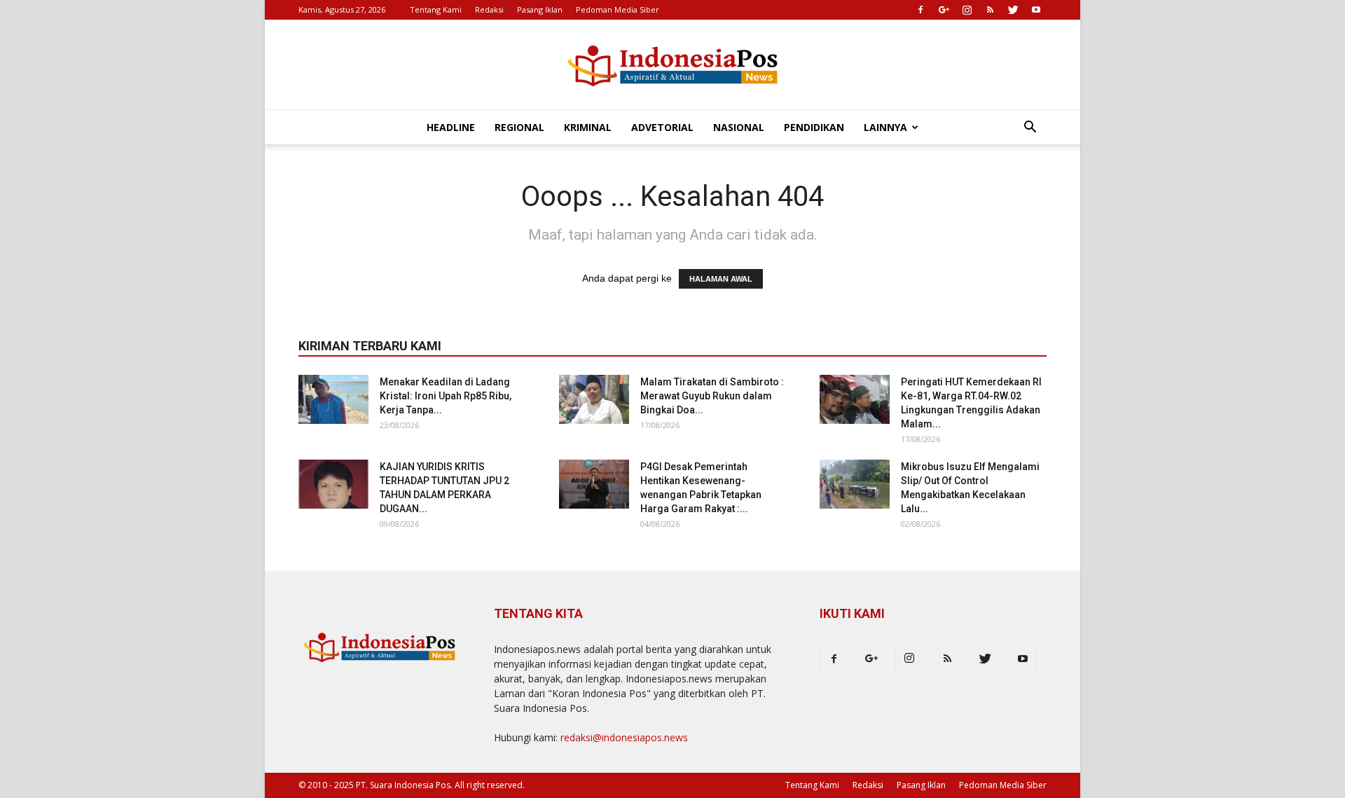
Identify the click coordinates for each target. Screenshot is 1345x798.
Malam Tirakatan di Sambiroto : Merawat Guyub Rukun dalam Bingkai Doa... (712, 395)
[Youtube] (1036, 10)
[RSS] (989, 10)
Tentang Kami (436, 9)
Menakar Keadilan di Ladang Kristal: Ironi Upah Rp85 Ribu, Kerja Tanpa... (445, 395)
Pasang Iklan (540, 9)
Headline (451, 127)
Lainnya (885, 127)
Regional (519, 127)
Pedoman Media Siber (617, 9)
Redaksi (489, 9)
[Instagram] (966, 10)
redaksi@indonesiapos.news (624, 737)
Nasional (738, 127)
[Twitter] (1012, 10)
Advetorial (662, 127)
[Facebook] (920, 10)
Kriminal (588, 127)
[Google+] (943, 10)
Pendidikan (814, 127)
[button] (1030, 128)
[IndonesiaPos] (672, 66)
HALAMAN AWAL (720, 279)
